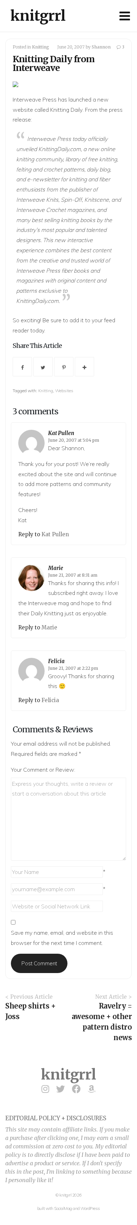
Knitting (40, 47)
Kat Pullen (61, 433)
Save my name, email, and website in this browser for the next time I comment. (62, 937)
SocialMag (63, 1208)
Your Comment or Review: (43, 769)
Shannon (101, 47)
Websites (64, 390)
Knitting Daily (66, 109)
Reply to (29, 534)
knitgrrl (38, 16)
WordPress (90, 1208)
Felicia (56, 661)
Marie (55, 568)
